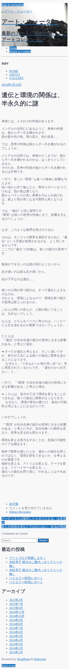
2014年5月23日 (11, 84)
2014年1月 (16, 652)
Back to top (9, 665)
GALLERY (16, 78)
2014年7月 (16, 628)
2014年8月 (16, 624)
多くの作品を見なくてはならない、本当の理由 (34, 526)
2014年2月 (16, 648)
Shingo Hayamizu (20, 511)
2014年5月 (16, 636)
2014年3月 (16, 644)
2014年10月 (17, 616)
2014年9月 (16, 620)
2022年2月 (16, 600)
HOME (13, 71)
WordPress (23, 659)
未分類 (13, 504)
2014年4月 (16, 640)
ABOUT (14, 74)
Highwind (40, 659)
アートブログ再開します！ (27, 558)
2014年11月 (17, 612)
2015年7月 (16, 604)
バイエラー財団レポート (26, 578)
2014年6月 (16, 632)
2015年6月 (16, 608)
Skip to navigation (13, 4)
